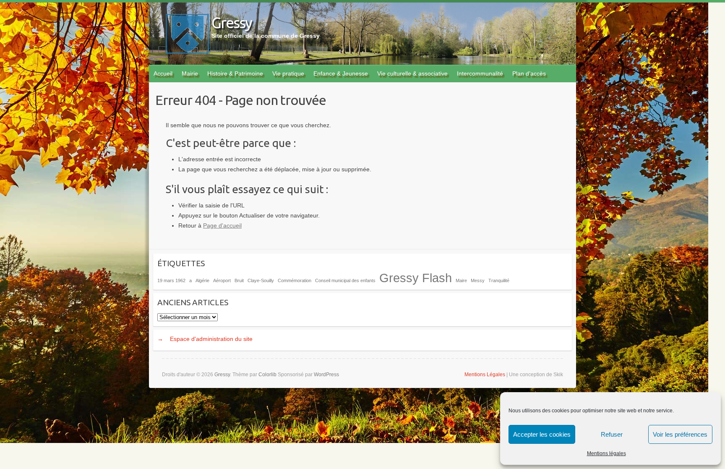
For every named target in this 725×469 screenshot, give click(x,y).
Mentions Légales (484, 374)
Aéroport (222, 280)
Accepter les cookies (542, 434)
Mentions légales (606, 453)
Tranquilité (498, 280)
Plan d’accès (529, 73)
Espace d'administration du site (211, 338)
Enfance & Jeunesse (340, 73)
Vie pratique (288, 73)
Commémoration (294, 280)
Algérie (202, 280)
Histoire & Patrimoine (235, 73)
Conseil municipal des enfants (345, 280)
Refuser (612, 434)
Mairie (190, 73)
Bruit (239, 280)
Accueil (163, 73)
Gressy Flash (415, 278)
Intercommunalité (480, 73)
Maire (461, 280)
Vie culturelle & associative (412, 73)
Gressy (231, 22)
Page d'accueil (222, 225)
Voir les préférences (680, 434)
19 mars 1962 (171, 280)
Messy (478, 280)
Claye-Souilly (261, 280)
